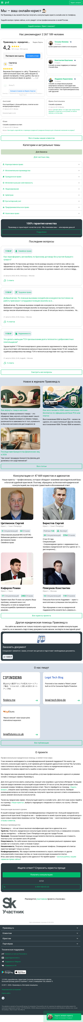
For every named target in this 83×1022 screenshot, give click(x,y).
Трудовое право (24, 292)
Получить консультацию (41, 875)
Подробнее (42, 232)
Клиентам (7, 933)
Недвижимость (24, 334)
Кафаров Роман (11, 588)
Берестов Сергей (53, 523)
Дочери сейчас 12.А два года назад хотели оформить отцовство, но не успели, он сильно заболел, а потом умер (64, 111)
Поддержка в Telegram (13, 961)
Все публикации (41, 743)
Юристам (7, 938)
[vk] (3, 998)
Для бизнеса (41, 152)
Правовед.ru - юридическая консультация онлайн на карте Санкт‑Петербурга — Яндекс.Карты (22, 94)
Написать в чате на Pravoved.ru (16, 954)
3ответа (10, 363)
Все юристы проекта (41, 615)
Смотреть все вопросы (41, 372)
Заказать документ (14, 647)
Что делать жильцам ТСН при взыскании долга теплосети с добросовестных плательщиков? (39, 340)
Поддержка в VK (10, 965)
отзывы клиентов (8, 821)
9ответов (11, 322)
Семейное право (25, 251)
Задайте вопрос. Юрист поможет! (41, 26)
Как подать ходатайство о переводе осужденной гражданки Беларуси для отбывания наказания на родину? (41, 130)
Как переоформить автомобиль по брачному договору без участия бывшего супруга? (38, 258)
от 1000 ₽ (7, 657)
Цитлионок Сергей (12, 523)
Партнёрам (8, 944)
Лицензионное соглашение (11, 989)
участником (41, 899)
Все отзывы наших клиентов (42, 138)
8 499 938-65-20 (42, 887)
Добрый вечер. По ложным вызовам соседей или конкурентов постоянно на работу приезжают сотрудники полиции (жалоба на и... (38, 299)
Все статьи (41, 466)
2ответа (10, 280)
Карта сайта (6, 993)
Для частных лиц (41, 157)
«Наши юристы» (17, 803)
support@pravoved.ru (12, 958)
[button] (64, 1016)
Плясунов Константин (56, 588)
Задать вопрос (75, 2)
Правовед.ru (8, 928)
